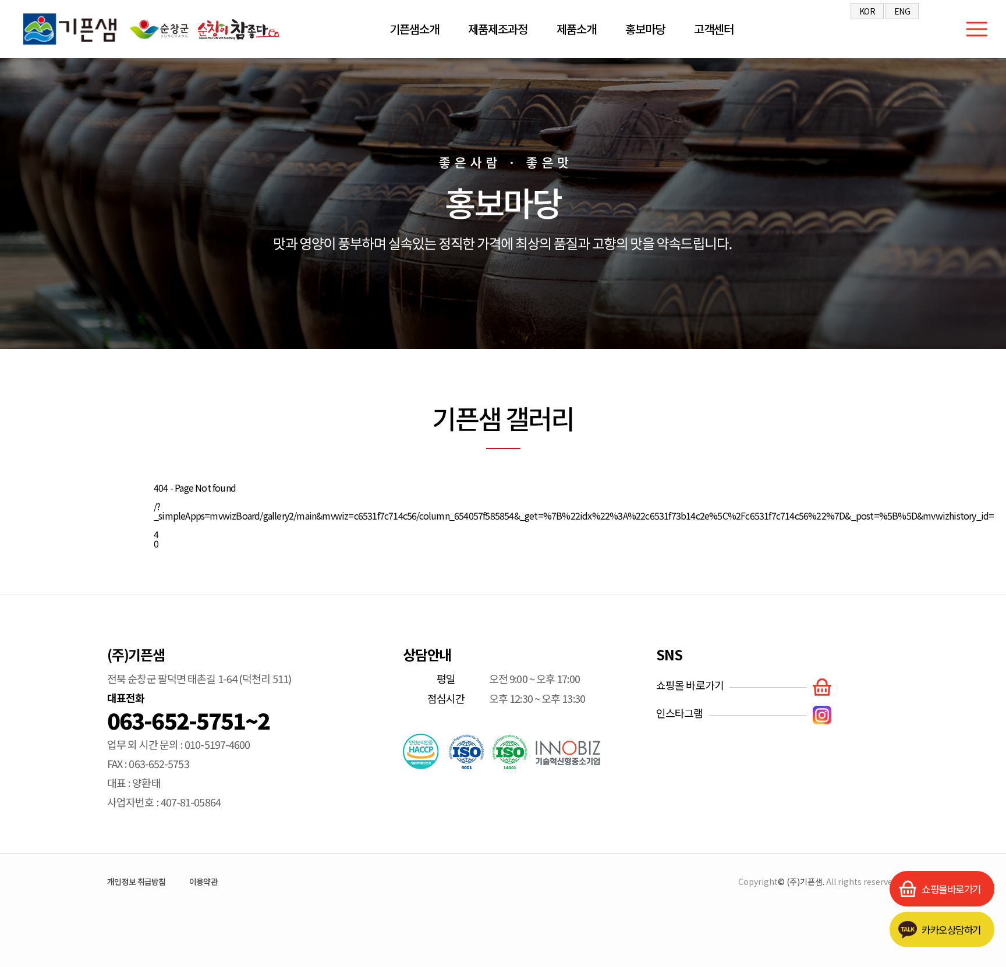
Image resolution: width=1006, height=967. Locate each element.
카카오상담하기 (951, 932)
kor (867, 11)
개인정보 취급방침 (136, 881)
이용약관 (203, 881)
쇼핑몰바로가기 (951, 891)
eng (902, 11)
